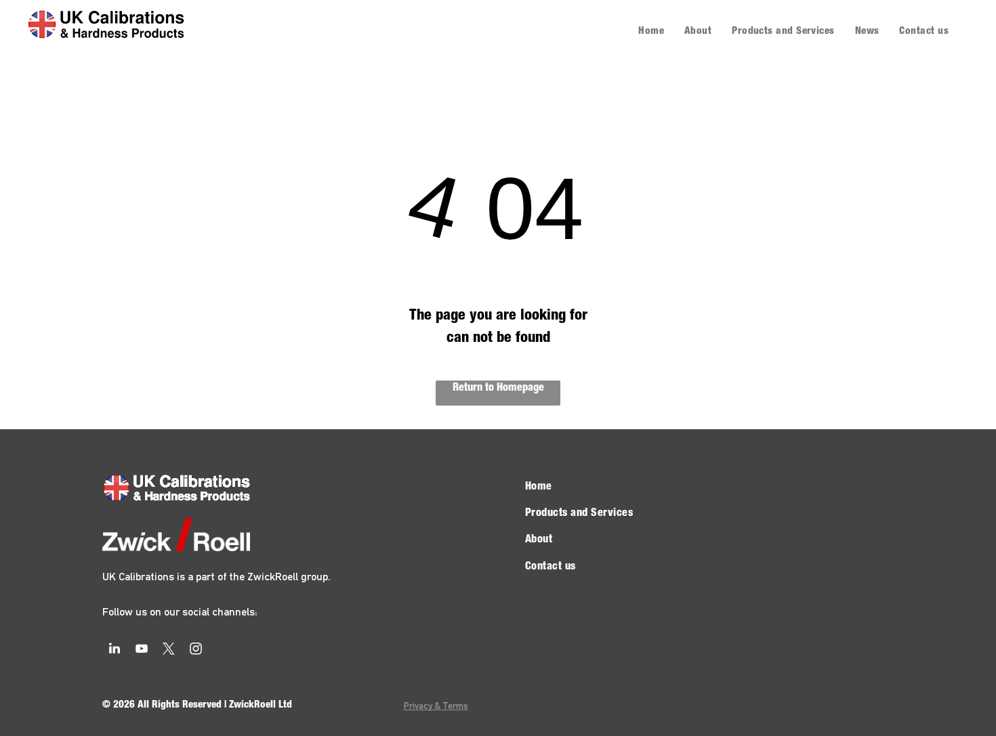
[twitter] (169, 650)
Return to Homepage (498, 388)
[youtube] (141, 650)
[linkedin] (114, 650)
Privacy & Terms (436, 705)
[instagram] (196, 650)
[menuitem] (651, 32)
